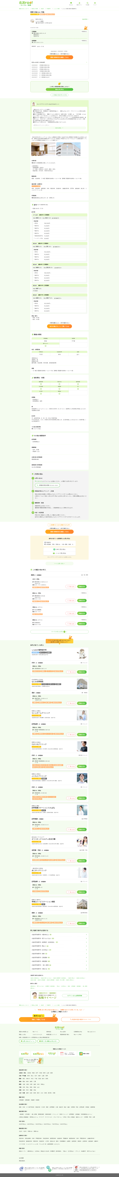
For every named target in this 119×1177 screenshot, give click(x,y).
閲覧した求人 (22, 1034)
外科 (77, 1138)
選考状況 (48, 1031)
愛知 (24, 1081)
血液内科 (59, 1138)
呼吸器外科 (83, 1138)
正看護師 (73, 986)
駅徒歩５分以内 (45, 1151)
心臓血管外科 (90, 1138)
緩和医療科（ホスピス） (54, 1144)
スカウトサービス (37, 1034)
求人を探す (63, 1031)
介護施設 (77, 1114)
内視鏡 (87, 1107)
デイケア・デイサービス (45, 1117)
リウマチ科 (22, 1144)
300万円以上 (22, 1124)
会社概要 (21, 1158)
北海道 (29, 1073)
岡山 (27, 1087)
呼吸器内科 (39, 1138)
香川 (27, 1090)
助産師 (37, 1100)
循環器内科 (53, 1138)
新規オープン (22, 1151)
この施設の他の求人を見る (59, 95)
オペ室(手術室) (30, 1107)
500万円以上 (39, 1124)
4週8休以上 (33, 986)
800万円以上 (63, 1124)
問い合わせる (38, 481)
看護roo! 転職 (35, 8)
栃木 (43, 1078)
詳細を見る (82, 586)
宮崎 (45, 1093)
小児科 (47, 1141)
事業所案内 (22, 1160)
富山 (32, 1075)
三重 (35, 1081)
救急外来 (38, 1107)
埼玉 (32, 1078)
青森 (33, 1073)
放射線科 (90, 1141)
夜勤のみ (36, 1131)
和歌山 (42, 1084)
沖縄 (54, 1093)
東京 (24, 1078)
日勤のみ (32, 988)
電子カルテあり (40, 986)
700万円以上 (55, 1124)
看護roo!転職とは (23, 1031)
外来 (24, 1107)
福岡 (27, 1093)
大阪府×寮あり (71, 978)
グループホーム (57, 1117)
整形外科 (35, 1141)
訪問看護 (52, 1107)
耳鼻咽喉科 (63, 1141)
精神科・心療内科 (82, 1141)
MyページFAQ (77, 1034)
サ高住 (64, 1117)
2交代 (20, 1131)
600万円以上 (47, 1124)
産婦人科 (52, 1141)
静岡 (31, 1081)
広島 (24, 1087)
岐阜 (27, 1081)
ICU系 (43, 1107)
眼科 (57, 1141)
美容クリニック (64, 1114)
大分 (42, 1093)
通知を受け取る (59, 89)
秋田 (44, 1073)
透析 (47, 1107)
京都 (27, 1084)
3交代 (24, 1131)
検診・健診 (67, 1107)
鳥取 (31, 1087)
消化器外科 (22, 1141)
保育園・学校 (74, 1107)
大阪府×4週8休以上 (34, 978)
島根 (35, 1087)
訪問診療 (81, 1107)
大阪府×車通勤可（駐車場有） (60, 978)
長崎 (34, 1093)
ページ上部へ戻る (59, 563)
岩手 (37, 1073)
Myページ (35, 1031)
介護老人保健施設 (23, 1117)
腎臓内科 (65, 1138)
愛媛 (31, 1090)
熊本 (38, 1093)
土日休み (37, 1151)
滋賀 (35, 1084)
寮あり (58, 986)
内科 (33, 1138)
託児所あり (63, 986)
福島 (51, 1073)
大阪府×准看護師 (50, 980)
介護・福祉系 (59, 1107)
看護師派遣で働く (65, 1034)
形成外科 (41, 1141)
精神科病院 (48, 1114)
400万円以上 (30, 1124)
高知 (35, 1090)
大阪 (24, 1084)
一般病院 (21, 1114)
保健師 (32, 1100)
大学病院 (27, 1114)
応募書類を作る (78, 1031)
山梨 (43, 1075)
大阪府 (42, 8)
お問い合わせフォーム (28, 1041)
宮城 (40, 1073)
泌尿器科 (74, 1141)
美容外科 (21, 1138)
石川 (36, 1075)
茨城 (39, 1078)
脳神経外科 (29, 1141)
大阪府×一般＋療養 (60, 980)
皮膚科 (68, 1141)
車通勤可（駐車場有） (50, 986)
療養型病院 (41, 1114)
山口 (38, 1087)
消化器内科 (46, 1138)
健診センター (79, 1117)
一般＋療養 (84, 986)
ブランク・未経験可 (80, 1151)
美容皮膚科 (28, 1138)
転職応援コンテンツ (51, 1034)
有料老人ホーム (34, 1117)
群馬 (47, 1078)
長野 (47, 1075)
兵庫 (31, 1084)
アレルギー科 (42, 1144)
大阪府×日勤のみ (70, 980)
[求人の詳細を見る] (59, 661)
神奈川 (28, 1078)
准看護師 (79, 986)
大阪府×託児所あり (80, 978)
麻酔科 (96, 1141)
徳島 (24, 1090)
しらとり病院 (57, 8)
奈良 (38, 1084)
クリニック (55, 1114)
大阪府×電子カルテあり (46, 978)
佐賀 (31, 1093)
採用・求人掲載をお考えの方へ (49, 1041)
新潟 (28, 1075)
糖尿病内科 (72, 1138)
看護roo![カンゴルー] (24, 8)
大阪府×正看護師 (41, 980)
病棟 (69, 986)
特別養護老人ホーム (86, 1114)
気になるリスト (92, 1031)
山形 (48, 1073)
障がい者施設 (71, 1117)
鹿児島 (49, 1093)
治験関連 (92, 1107)
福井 (39, 1075)
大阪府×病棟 (33, 980)
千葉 (36, 1078)
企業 (94, 1117)
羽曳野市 (49, 8)
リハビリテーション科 (32, 1144)
